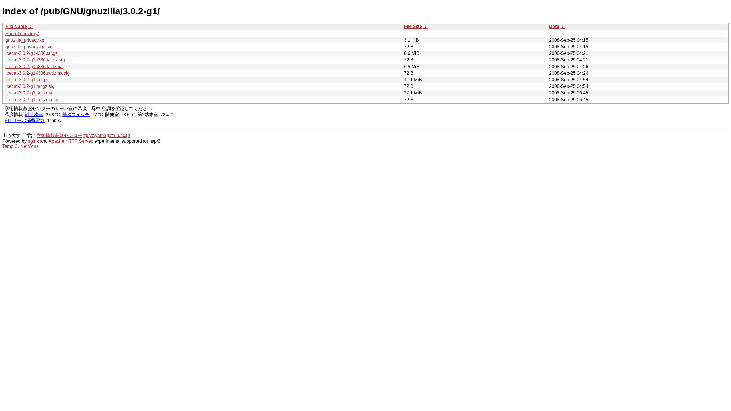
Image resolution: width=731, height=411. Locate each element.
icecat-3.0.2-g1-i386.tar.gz (31, 53)
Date (554, 26)
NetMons (29, 146)
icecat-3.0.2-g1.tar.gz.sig (30, 86)
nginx (33, 141)
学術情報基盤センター (59, 135)
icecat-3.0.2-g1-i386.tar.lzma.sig (37, 73)
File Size (413, 26)
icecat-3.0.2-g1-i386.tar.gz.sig (35, 59)
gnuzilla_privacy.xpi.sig (29, 46)
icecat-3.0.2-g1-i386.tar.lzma (34, 66)
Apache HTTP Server (70, 141)
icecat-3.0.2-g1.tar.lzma (28, 92)
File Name (16, 26)
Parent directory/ (22, 33)
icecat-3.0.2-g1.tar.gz (26, 79)
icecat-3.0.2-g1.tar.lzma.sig (32, 99)
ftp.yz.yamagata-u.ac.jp (106, 135)
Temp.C (10, 146)
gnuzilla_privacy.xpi (25, 40)
